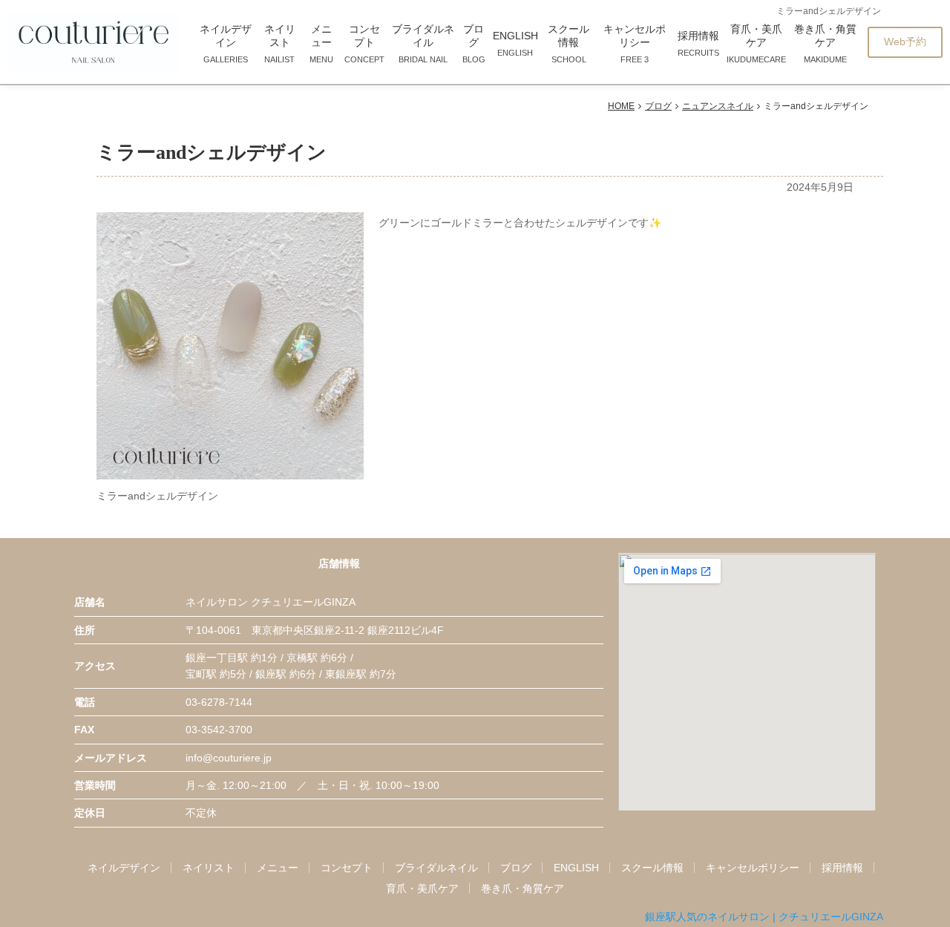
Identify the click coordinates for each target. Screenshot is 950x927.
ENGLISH (515, 36)
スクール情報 (568, 35)
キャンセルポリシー (634, 35)
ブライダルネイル (423, 35)
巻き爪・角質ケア (825, 35)
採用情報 (698, 36)
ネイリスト (279, 35)
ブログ (473, 35)
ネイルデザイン (226, 35)
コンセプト (364, 35)
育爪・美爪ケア (756, 35)
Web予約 (905, 42)
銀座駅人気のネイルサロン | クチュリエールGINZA (764, 917)
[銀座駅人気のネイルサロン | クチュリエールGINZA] (93, 41)
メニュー (321, 35)
